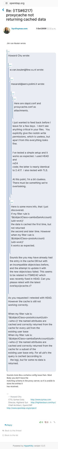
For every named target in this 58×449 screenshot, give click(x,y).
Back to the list (11, 435)
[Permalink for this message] (54, 422)
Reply (9, 425)
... (9, 51)
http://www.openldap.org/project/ (22, 408)
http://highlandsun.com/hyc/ (43, 402)
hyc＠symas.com (20, 28)
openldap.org (17, 3)
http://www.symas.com (41, 399)
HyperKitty (28, 446)
